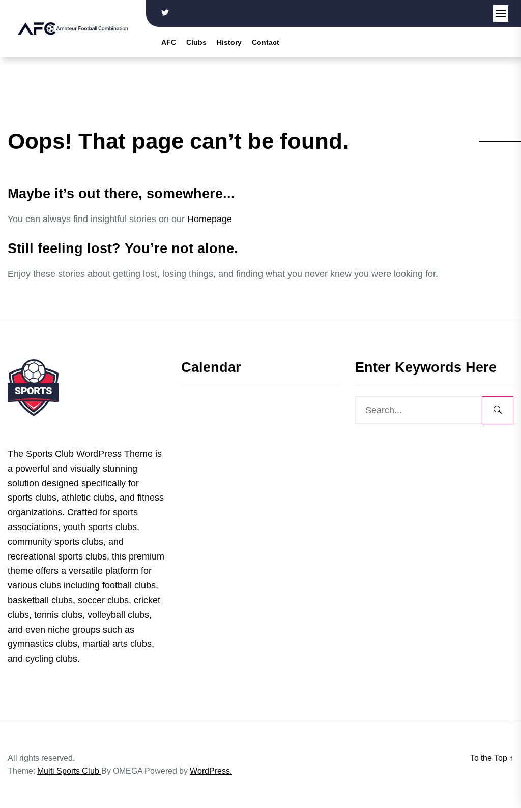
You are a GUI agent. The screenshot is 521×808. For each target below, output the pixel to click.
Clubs (196, 42)
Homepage (209, 219)
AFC (168, 42)
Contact (265, 42)
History (229, 42)
